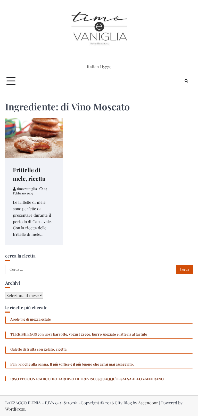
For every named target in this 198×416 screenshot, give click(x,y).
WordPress (15, 409)
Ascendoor (148, 402)
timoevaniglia (27, 188)
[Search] (186, 81)
